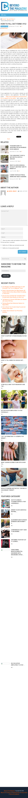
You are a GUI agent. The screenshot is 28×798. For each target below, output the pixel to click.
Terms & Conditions (14, 794)
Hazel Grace (5, 28)
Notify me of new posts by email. (11, 248)
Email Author (23, 191)
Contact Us (9, 792)
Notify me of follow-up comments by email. (13, 245)
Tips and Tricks (4, 26)
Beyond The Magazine (9, 790)
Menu (4, 15)
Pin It (8, 139)
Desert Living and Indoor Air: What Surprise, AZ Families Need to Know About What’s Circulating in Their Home (14, 292)
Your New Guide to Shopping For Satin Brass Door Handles (18, 147)
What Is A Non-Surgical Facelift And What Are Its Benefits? (18, 166)
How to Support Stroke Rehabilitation (14, 336)
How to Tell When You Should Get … (12, 360)
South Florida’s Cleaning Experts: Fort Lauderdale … (18, 501)
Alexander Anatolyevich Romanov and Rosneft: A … (19, 521)
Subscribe (6, 276)
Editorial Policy (16, 792)
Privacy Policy (24, 792)
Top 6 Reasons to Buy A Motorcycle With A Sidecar (17, 157)
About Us (3, 792)
